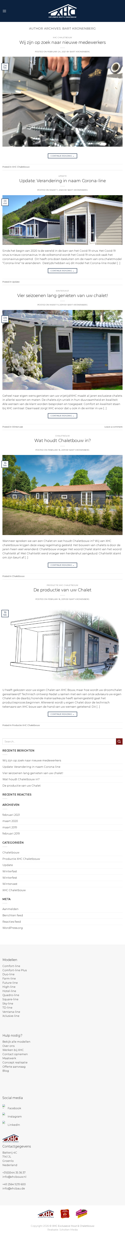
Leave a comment (113, 427)
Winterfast (9, 871)
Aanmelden (10, 909)
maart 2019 (9, 827)
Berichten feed (12, 915)
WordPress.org (12, 927)
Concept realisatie (15, 1062)
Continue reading (62, 156)
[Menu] (4, 11)
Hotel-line (9, 991)
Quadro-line (10, 995)
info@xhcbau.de (13, 1188)
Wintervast (62, 291)
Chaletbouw (62, 436)
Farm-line (9, 978)
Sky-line (7, 1003)
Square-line (10, 999)
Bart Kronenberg (79, 28)
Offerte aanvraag (14, 1066)
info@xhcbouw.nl (14, 1176)
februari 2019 (11, 833)
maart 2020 (10, 821)
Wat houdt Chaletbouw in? (62, 440)
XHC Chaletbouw (62, 37)
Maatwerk (9, 1058)
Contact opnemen (15, 1054)
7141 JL (6, 1156)
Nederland (9, 1165)
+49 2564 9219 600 (14, 1184)
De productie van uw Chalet (62, 589)
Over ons (8, 1046)
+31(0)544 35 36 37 (14, 1172)
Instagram (15, 1116)
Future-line (10, 982)
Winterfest (9, 877)
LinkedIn (14, 1124)
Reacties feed (11, 921)
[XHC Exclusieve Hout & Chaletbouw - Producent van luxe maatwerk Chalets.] (62, 11)
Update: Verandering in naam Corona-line (62, 180)
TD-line (7, 1007)
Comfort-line (11, 966)
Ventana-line (11, 1011)
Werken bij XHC (13, 1050)
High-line (8, 986)
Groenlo (8, 1160)
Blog (5, 1070)
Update (62, 176)
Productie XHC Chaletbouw (62, 585)
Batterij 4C (9, 1152)
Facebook (14, 1108)
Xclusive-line (10, 1015)
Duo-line (8, 974)
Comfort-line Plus (14, 970)
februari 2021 (11, 814)
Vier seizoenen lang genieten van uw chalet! (62, 295)
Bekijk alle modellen (16, 1041)
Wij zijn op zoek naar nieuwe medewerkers (62, 42)
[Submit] (119, 741)
